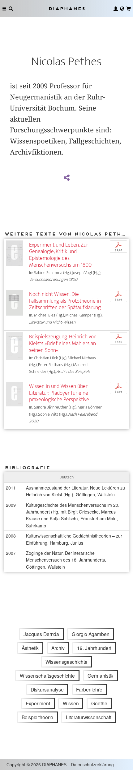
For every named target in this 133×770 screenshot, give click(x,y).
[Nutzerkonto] (116, 8)
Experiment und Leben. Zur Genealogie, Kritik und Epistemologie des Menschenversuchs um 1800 (60, 255)
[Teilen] (66, 178)
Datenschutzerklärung (92, 764)
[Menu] (4, 8)
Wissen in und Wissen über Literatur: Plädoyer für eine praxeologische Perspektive (59, 393)
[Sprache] (122, 8)
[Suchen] (11, 8)
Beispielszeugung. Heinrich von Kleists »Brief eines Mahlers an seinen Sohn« (63, 343)
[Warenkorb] (129, 8)
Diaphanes (66, 8)
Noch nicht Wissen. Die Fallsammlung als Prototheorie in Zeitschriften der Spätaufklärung (65, 300)
